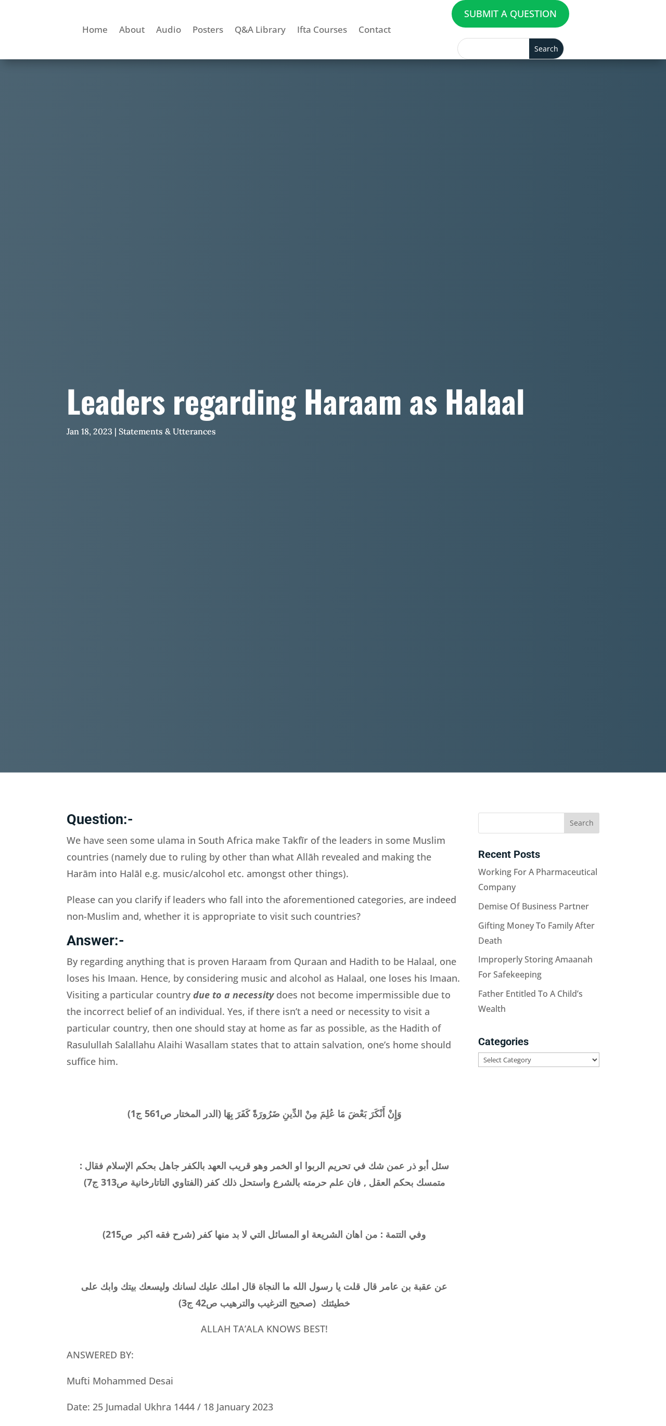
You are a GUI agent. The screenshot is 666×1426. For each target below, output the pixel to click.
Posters (208, 29)
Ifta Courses (322, 29)
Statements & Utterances (167, 431)
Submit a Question (510, 13)
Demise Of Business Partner (533, 906)
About (132, 29)
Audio (168, 29)
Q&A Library (260, 29)
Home (95, 29)
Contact (374, 29)
